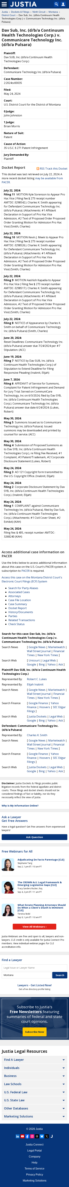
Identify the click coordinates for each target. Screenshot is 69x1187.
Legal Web (49, 660)
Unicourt (34, 660)
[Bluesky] (42, 1136)
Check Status (16, 624)
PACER (25, 571)
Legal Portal (34, 1150)
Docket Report (17, 608)
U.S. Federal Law (15, 1092)
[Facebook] (27, 1136)
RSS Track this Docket (53, 168)
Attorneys (14, 596)
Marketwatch (56, 647)
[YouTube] (22, 1136)
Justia (39, 1128)
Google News (37, 647)
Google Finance (38, 703)
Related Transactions (21, 620)
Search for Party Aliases (23, 588)
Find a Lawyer (12, 960)
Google (31, 664)
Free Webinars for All (17, 851)
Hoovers (44, 707)
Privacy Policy (34, 1174)
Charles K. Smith (37, 735)
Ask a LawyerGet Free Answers (15, 819)
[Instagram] (32, 1136)
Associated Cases (19, 592)
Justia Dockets (38, 716)
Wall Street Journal (39, 651)
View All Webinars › (35, 926)
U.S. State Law (14, 1100)
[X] (47, 1136)
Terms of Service (34, 1168)
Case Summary (17, 604)
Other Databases (16, 1108)
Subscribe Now (34, 1031)
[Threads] (37, 1136)
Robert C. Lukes (37, 679)
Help (34, 1162)
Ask (60, 664)
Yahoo (52, 664)
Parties (12, 616)
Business (10, 1076)
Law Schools (12, 1084)
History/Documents (20, 612)
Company (34, 1156)
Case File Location (19, 600)
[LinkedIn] (18, 1136)
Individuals (11, 1068)
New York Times (48, 655)
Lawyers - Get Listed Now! (35, 985)
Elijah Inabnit (35, 684)
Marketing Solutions (18, 1116)
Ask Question (34, 837)
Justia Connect (34, 1144)
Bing (42, 664)
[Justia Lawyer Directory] (52, 1136)
